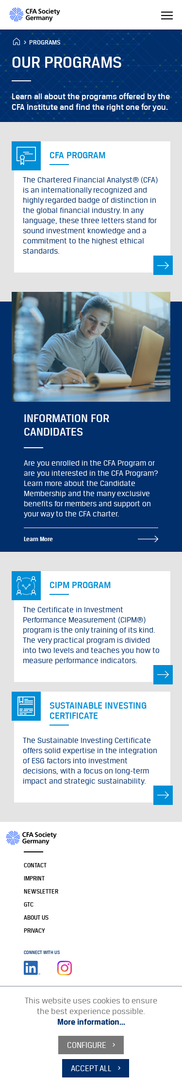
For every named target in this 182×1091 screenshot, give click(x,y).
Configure (86, 1045)
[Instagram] (64, 968)
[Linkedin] (32, 968)
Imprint (34, 878)
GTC (28, 904)
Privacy (34, 930)
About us (36, 917)
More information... (91, 1022)
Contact (35, 865)
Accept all (91, 1068)
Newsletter (41, 891)
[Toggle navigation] (167, 16)
